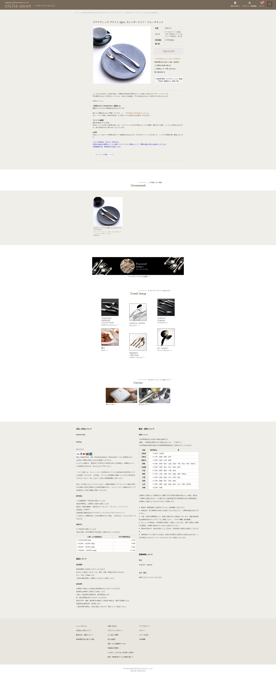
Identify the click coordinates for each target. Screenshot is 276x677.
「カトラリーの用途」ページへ (104, 154)
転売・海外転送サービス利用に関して (120, 657)
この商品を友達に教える (162, 65)
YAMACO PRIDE (113, 648)
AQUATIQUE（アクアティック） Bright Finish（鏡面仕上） (142, 12)
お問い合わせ (112, 626)
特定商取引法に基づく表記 (85, 639)
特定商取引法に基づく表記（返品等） (167, 62)
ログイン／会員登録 (249, 6)
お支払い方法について (83, 630)
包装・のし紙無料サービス (117, 644)
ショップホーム (81, 626)
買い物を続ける (159, 72)
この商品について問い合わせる (165, 69)
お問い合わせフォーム (155, 525)
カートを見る (143, 635)
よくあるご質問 (113, 635)
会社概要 (142, 639)
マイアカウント (144, 626)
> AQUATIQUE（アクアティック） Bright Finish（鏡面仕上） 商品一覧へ (168, 80)
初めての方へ (235, 6)
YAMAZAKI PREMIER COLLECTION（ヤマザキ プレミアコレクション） (102, 12)
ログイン (142, 630)
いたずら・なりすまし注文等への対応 (120, 652)
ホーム (77, 12)
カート (261, 4)
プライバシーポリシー (115, 630)
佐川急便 (187, 519)
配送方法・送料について (84, 635)
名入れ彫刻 (111, 639)
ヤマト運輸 (179, 519)
